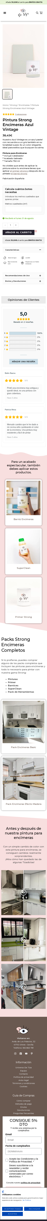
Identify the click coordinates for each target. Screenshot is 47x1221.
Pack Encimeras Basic (23, 747)
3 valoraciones (21, 114)
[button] (5, 13)
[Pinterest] (32, 1053)
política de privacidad (30, 1183)
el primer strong (18, 171)
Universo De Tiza (23, 1067)
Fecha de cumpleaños (17, 1146)
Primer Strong (23, 617)
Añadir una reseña (23, 361)
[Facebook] (21, 1053)
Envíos (23, 1107)
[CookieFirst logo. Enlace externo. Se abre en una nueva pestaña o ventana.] (3, 1192)
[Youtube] (26, 1053)
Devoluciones (23, 1110)
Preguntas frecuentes (23, 1113)
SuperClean (23, 568)
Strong (13, 105)
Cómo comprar (23, 1101)
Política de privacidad (23, 1077)
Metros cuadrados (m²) (16, 204)
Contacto (23, 1074)
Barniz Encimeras (24, 519)
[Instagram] (15, 1053)
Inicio (5, 105)
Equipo (23, 1071)
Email (8, 1134)
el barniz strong (19, 173)
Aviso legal (24, 1080)
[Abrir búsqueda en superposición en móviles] (37, 13)
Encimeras (24, 105)
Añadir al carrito (18, 232)
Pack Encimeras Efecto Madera (23, 804)
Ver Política (26, 1200)
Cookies (23, 1086)
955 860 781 (28, 1048)
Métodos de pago (23, 1104)
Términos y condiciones (23, 1083)
